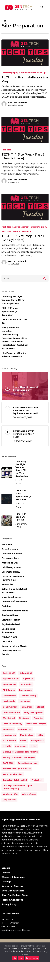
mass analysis (9, 735)
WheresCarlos (29, 794)
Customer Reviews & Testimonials (12, 578)
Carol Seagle (9, 701)
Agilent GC (28, 679)
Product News (9, 637)
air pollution (26, 684)
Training (6, 606)
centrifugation (10, 707)
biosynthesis (25, 690)
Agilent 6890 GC (11, 679)
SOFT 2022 (8, 763)
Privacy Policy (9, 904)
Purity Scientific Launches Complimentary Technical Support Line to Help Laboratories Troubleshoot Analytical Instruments (14, 338)
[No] (46, 952)
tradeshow (36, 780)
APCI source (9, 690)
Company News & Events (11, 652)
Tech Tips (42, 72)
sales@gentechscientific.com (15, 930)
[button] (46, 7)
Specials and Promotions (8, 631)
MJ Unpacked (9, 740)
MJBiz (40, 735)
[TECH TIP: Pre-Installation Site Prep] (25, 52)
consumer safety (11, 712)
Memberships (26, 735)
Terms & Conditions (12, 900)
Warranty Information (13, 877)
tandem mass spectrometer (16, 769)
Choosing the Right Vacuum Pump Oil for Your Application (13, 300)
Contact (5, 872)
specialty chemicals (27, 763)
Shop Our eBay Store (12, 890)
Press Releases (9, 549)
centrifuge (27, 707)
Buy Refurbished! (27, 72)
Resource (26, 231)
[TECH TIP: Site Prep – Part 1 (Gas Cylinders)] (25, 207)
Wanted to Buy (9, 563)
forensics (38, 718)
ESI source (24, 718)
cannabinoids (9, 695)
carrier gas (24, 701)
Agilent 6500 (26, 673)
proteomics (20, 746)
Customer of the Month (14, 646)
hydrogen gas (24, 729)
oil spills (7, 746)
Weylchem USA (10, 794)
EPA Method (9, 718)
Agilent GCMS (9, 684)
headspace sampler (36, 724)
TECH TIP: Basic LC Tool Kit (14, 321)
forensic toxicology (12, 724)
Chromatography (9, 72)
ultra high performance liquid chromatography (17, 787)
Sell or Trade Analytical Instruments (14, 591)
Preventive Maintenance (14, 610)
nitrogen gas (37, 740)
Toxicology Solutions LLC (15, 780)
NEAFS (23, 740)
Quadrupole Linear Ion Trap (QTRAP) (20, 752)
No (21, 958)
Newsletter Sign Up (12, 886)
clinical (40, 707)
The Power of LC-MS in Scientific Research (14, 355)
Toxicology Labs (10, 558)
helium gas (8, 729)
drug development (33, 712)
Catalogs (6, 881)
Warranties (7, 584)
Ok (14, 958)
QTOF (34, 746)
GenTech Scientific (17, 102)
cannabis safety (28, 695)
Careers (5, 868)
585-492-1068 (8, 926)
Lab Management (20, 227)
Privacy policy (32, 958)
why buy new (9, 800)
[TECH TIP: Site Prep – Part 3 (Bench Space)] (25, 130)
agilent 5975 (9, 673)
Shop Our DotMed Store (14, 895)
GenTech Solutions (11, 553)
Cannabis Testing (10, 620)
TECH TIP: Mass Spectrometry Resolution (9, 311)
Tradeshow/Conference (14, 601)
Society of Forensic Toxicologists (19, 757)
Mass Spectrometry (10, 231)
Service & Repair (10, 615)
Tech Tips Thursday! (12, 774)
